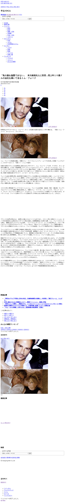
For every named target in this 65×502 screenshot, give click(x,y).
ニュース (6, 26)
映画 (8, 51)
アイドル (10, 53)
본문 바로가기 (5, 1)
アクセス (10, 58)
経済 (8, 30)
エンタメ (6, 45)
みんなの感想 (11, 61)
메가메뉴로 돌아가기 (12, 14)
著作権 (8, 457)
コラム (9, 42)
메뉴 (4, 500)
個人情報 (17, 457)
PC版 (12, 457)
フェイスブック (9, 490)
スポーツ (10, 37)
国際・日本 (10, 31)
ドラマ (9, 47)
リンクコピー (8, 495)
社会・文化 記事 (5, 327)
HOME (6, 23)
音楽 (8, 49)
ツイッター (7, 488)
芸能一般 (10, 54)
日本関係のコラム (12, 44)
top (1, 500)
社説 (8, 40)
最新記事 (6, 24)
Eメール (6, 493)
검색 (30, 18)
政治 (8, 28)
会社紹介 (3, 457)
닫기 (20, 14)
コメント (10, 60)
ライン (6, 492)
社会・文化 (10, 35)
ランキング (7, 56)
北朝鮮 (9, 33)
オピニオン (7, 38)
